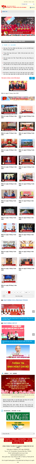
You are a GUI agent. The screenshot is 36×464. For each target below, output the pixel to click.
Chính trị (14, 439)
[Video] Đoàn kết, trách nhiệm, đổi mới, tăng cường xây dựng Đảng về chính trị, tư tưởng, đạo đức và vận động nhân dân (18, 405)
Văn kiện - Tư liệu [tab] (16, 410)
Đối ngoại (29, 441)
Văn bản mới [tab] (7, 410)
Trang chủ (7, 439)
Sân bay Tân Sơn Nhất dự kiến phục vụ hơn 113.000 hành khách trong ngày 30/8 (18, 49)
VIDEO (6, 373)
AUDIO (15, 373)
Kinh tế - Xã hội (8, 441)
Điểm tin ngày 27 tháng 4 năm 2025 (10, 93)
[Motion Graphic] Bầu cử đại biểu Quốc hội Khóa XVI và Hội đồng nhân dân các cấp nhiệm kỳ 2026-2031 (18, 400)
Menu (33, 7)
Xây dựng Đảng (22, 439)
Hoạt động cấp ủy (10, 323)
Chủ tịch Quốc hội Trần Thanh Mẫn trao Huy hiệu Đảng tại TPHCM (18, 58)
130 (26, 292)
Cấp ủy (29, 439)
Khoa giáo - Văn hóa (18, 442)
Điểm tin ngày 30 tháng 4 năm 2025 (14, 41)
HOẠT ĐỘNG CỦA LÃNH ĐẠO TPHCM (15, 300)
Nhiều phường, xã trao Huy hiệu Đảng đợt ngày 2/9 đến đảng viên (17, 342)
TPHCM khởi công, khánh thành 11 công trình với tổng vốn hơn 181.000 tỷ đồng (17, 319)
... (23, 292)
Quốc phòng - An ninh (19, 441)
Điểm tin (4, 11)
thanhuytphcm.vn (12, 460)
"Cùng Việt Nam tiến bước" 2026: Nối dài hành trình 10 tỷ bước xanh (18, 53)
